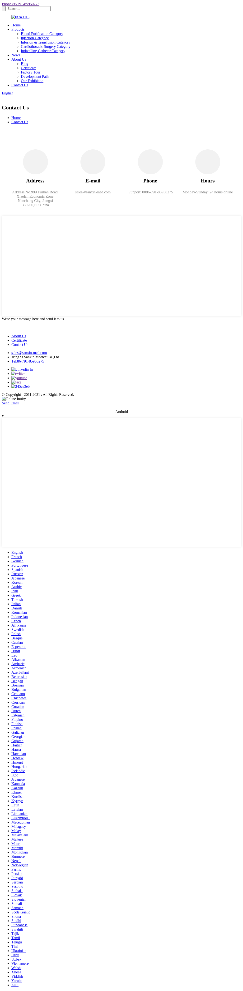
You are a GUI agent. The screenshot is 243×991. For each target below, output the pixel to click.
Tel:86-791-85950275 (27, 361)
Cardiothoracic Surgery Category (45, 46)
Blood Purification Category (42, 34)
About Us (18, 59)
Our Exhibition (32, 81)
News (15, 55)
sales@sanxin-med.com (29, 353)
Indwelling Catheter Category (43, 51)
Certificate (28, 68)
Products (17, 29)
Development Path (35, 76)
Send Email (10, 403)
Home (16, 25)
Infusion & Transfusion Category (45, 42)
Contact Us (19, 85)
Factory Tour (30, 72)
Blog (24, 64)
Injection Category (35, 38)
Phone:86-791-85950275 (20, 4)
